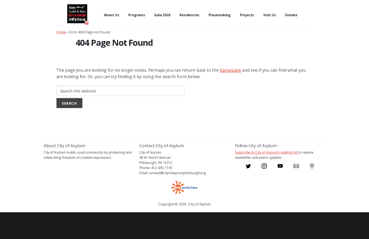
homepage (230, 70)
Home (61, 32)
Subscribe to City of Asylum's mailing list (266, 152)
